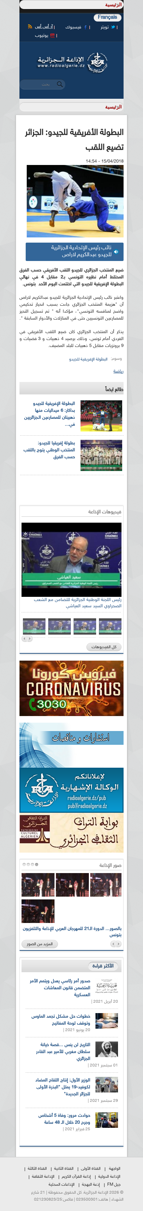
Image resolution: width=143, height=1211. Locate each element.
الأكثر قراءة (103, 966)
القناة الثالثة (37, 1168)
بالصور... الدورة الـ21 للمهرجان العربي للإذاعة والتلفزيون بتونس (72, 932)
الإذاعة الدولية (109, 1176)
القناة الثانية (64, 1168)
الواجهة (114, 1168)
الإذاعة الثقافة (43, 1176)
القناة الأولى (91, 1168)
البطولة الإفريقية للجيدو (88, 359)
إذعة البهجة (91, 1184)
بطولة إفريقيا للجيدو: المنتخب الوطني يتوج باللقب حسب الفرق (49, 450)
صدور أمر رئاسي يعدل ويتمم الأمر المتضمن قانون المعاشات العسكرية (60, 988)
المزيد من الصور (40, 944)
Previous (24, 638)
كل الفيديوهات (104, 647)
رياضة (118, 371)
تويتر (105, 27)
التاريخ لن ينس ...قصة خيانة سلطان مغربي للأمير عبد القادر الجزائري (63, 1052)
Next (30, 638)
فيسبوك (73, 27)
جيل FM (113, 1184)
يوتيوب (41, 35)
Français (107, 17)
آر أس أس (44, 26)
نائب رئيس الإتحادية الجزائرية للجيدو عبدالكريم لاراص (81, 251)
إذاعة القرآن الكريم (76, 1176)
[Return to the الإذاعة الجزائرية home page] (71, 54)
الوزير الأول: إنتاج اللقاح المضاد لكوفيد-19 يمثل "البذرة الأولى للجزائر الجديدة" (62, 1087)
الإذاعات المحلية (62, 1184)
